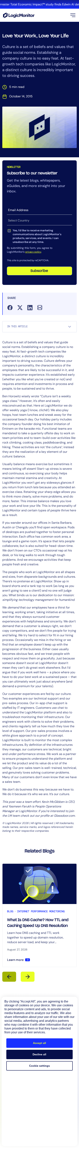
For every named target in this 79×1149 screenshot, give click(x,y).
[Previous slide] (9, 977)
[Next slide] (28, 977)
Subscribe (39, 271)
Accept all (39, 1043)
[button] (73, 15)
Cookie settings (39, 1065)
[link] (39, 4)
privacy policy (33, 251)
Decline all (39, 1054)
